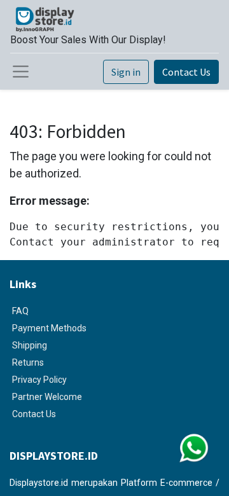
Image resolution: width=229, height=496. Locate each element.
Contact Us (186, 71)
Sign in (126, 71)
